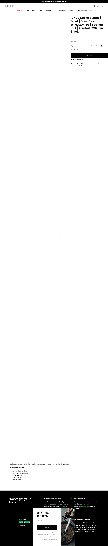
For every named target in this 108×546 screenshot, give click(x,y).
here (83, 531)
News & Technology (81, 10)
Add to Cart (89, 55)
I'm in (47, 528)
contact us (84, 506)
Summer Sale (19, 10)
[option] (33, 234)
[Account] (94, 6)
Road (33, 10)
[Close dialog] (73, 510)
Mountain (48, 10)
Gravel (40, 10)
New (27, 10)
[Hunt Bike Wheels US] (9, 6)
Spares (71, 10)
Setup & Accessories (60, 10)
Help (91, 10)
